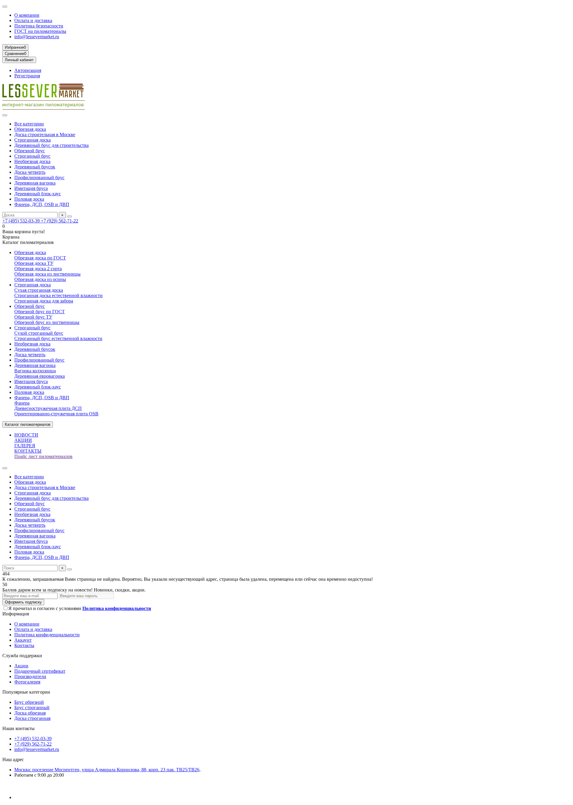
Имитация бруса (31, 188)
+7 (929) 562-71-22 (59, 220)
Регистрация (27, 75)
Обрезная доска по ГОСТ (40, 257)
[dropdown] (4, 6)
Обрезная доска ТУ (33, 263)
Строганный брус (32, 156)
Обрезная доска (30, 129)
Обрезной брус (29, 150)
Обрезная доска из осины (40, 279)
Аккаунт (23, 640)
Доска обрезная (30, 712)
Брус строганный (32, 707)
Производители (30, 676)
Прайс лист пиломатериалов (43, 456)
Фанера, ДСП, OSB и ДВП (41, 204)
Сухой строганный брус (38, 333)
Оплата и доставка (33, 20)
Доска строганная (32, 718)
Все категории (29, 123)
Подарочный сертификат (39, 671)
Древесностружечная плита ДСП (48, 408)
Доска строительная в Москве (44, 134)
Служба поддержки (22, 655)
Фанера (22, 402)
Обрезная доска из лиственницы (47, 273)
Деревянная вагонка (35, 182)
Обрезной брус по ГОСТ (39, 311)
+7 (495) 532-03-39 (21, 220)
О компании (26, 15)
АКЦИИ (23, 440)
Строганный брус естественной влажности (58, 338)
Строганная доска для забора (43, 300)
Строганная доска (32, 139)
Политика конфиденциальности (47, 634)
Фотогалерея (27, 681)
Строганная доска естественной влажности (58, 295)
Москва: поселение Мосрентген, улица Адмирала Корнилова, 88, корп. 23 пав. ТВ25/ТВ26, (107, 769)
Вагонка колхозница (35, 370)
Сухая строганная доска (38, 290)
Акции (21, 665)
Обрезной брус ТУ (33, 316)
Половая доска (29, 199)
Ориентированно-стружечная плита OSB (56, 413)
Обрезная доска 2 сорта (38, 268)
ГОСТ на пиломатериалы (40, 31)
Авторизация (27, 70)
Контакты (24, 645)
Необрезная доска (32, 161)
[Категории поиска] (4, 115)
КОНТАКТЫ (27, 451)
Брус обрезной (29, 702)
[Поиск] (69, 216)
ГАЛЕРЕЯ (24, 445)
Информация (15, 613)
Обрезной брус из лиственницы (46, 322)
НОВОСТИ (26, 434)
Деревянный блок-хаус (37, 193)
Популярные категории (26, 692)
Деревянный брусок (34, 166)
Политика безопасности (38, 25)
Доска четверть (29, 172)
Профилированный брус (39, 177)
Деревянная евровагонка (39, 376)
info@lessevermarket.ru (36, 36)
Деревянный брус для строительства (51, 145)
